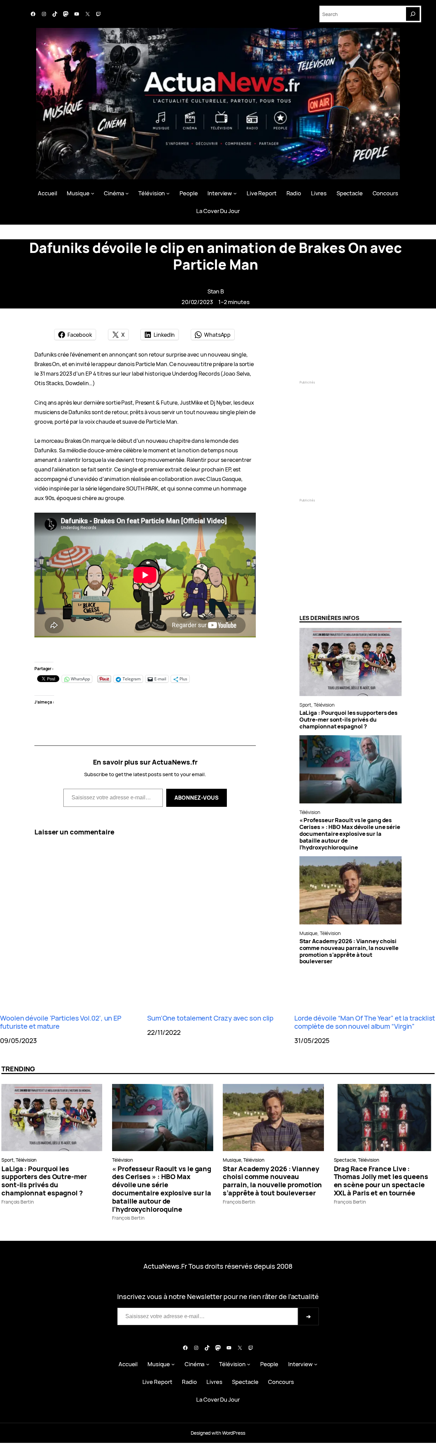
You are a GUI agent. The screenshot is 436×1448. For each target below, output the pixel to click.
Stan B (215, 291)
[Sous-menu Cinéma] (127, 193)
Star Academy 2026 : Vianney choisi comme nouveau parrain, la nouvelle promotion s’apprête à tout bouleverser (349, 951)
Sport (305, 705)
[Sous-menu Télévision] (168, 193)
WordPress (233, 1433)
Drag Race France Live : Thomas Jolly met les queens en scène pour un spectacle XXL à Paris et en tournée (381, 1181)
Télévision (324, 705)
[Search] (413, 14)
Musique (308, 933)
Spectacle (345, 1160)
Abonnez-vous (196, 797)
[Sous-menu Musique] (92, 193)
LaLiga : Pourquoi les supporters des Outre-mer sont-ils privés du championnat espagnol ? (348, 719)
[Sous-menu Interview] (235, 193)
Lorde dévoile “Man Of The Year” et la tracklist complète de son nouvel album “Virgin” (364, 1022)
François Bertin (17, 1201)
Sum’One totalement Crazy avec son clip (210, 1018)
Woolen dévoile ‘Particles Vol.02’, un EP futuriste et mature (60, 1022)
